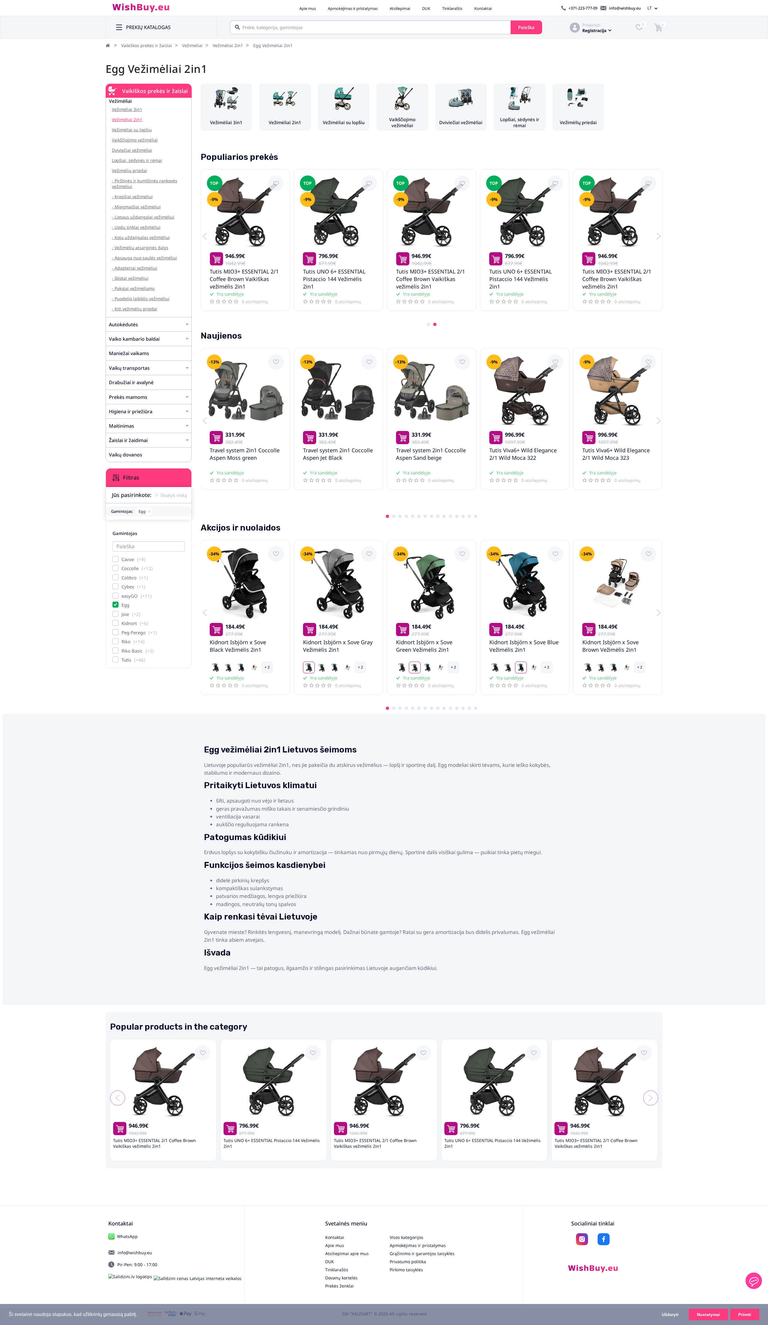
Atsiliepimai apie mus (347, 1253)
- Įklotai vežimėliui (130, 278)
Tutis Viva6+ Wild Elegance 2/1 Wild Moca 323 (616, 454)
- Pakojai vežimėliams (133, 288)
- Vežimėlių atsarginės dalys (140, 247)
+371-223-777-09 (582, 8)
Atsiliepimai (400, 8)
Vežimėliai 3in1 (127, 109)
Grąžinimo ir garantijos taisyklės (422, 1253)
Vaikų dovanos (125, 454)
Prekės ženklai (339, 1286)
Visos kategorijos (406, 1237)
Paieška (526, 27)
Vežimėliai (192, 45)
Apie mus (307, 8)
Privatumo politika (408, 1261)
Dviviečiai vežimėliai (132, 150)
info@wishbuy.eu (625, 8)
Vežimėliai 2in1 (228, 45)
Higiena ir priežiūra (130, 411)
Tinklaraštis (452, 8)
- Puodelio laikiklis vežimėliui (141, 298)
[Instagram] (582, 1239)
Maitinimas (121, 426)
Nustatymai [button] (708, 1314)
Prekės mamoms (128, 397)
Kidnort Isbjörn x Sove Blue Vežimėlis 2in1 (524, 646)
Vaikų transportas (129, 368)
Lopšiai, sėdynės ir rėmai (137, 160)
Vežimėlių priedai (129, 170)
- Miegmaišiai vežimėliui (136, 207)
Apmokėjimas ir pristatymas (353, 8)
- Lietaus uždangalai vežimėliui (143, 217)
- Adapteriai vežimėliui (134, 268)
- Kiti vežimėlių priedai (134, 309)
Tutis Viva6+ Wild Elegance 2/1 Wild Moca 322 (523, 454)
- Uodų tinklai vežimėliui (136, 227)
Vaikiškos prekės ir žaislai (146, 45)
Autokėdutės (123, 324)
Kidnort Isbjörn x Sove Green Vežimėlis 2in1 (424, 646)
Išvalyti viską (173, 495)
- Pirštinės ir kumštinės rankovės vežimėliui (144, 183)
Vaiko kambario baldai (134, 339)
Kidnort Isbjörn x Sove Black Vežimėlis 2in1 (238, 646)
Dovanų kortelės (341, 1278)
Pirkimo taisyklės (406, 1270)
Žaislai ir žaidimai (128, 440)
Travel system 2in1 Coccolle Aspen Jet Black (338, 454)
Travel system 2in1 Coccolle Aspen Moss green (245, 454)
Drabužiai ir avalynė (131, 382)
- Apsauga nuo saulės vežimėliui (144, 258)
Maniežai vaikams (129, 353)
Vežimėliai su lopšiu (132, 130)
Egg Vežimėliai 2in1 (272, 45)
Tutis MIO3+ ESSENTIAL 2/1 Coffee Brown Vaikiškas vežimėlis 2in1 (244, 279)
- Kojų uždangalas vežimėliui (141, 237)
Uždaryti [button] (670, 1314)
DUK (426, 8)
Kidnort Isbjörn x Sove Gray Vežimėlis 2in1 (338, 646)
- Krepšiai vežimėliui (132, 196)
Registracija (594, 30)
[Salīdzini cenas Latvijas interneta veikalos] (198, 1278)
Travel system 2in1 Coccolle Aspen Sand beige (431, 454)
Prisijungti (591, 25)
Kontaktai (483, 8)
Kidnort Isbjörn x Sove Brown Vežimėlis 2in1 (610, 646)
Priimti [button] (744, 1314)
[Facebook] (604, 1239)
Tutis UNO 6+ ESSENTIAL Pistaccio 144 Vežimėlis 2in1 (334, 279)
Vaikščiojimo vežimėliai (135, 140)
